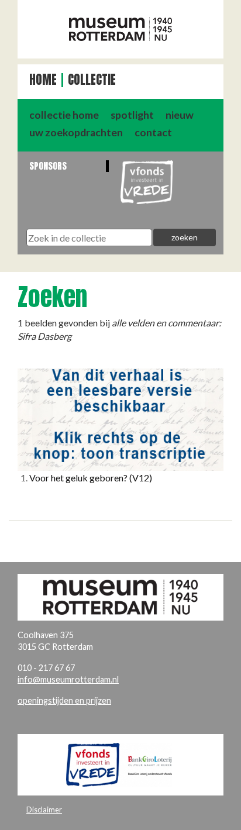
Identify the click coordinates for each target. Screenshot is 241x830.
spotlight (132, 115)
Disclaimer (44, 809)
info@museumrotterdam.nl (68, 679)
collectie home (64, 115)
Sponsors (48, 166)
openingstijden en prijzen (64, 700)
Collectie (92, 80)
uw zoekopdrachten (76, 132)
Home (43, 80)
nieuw (180, 115)
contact (153, 132)
